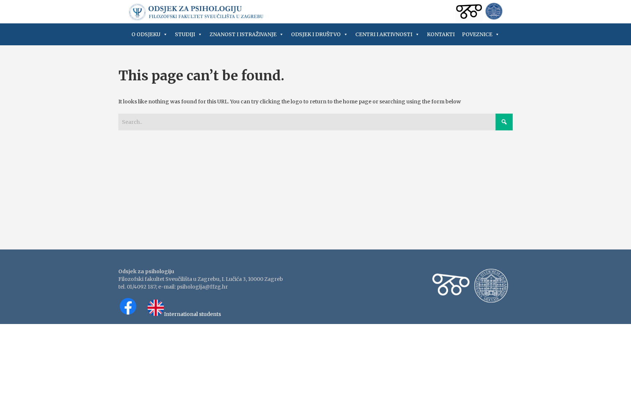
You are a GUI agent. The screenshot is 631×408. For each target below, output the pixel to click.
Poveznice (477, 34)
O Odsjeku (145, 34)
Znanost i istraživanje (243, 34)
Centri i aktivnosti (383, 34)
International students (192, 314)
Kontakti (441, 34)
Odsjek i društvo (316, 34)
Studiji (185, 34)
